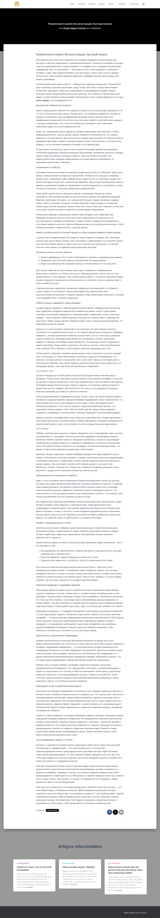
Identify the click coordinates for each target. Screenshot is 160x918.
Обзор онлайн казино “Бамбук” (78, 867)
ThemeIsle (143, 913)
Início (72, 4)
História (92, 4)
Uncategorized (52, 810)
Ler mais (29, 887)
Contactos (134, 4)
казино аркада (42, 100)
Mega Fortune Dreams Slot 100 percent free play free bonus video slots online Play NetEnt (125, 870)
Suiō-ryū (81, 4)
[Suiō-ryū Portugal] (16, 4)
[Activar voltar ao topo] (155, 913)
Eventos (121, 4)
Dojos (110, 4)
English (102, 4)
